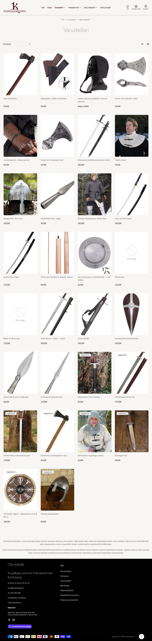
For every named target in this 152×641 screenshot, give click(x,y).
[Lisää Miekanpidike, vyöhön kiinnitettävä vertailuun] (69, 64)
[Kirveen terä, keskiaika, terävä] (132, 74)
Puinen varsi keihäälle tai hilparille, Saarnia (57, 277)
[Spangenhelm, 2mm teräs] (20, 194)
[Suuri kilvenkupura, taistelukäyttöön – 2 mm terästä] (94, 253)
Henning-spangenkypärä (49, 514)
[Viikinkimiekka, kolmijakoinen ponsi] (20, 431)
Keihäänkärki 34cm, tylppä (51, 218)
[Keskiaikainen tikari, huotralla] (94, 373)
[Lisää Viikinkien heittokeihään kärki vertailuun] (69, 362)
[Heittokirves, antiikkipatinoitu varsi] (57, 431)
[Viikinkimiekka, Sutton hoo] (132, 373)
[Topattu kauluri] (132, 136)
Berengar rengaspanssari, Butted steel (92, 218)
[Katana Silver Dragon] (20, 253)
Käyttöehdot (64, 585)
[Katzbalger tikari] (132, 431)
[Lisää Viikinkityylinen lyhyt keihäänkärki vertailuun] (32, 362)
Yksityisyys (64, 576)
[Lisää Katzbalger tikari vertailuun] (144, 414)
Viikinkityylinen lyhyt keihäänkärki (16, 397)
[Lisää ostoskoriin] (32, 57)
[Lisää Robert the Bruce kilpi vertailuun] (32, 304)
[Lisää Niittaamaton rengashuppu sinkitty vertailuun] (107, 414)
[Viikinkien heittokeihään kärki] (57, 373)
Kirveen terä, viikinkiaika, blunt (52, 160)
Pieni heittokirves (10, 98)
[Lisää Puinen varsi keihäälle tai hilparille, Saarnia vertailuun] (69, 242)
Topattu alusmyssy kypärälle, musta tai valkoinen (92, 100)
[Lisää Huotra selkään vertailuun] (107, 304)
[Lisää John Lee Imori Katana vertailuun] (144, 184)
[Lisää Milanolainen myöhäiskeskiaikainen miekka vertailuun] (107, 125)
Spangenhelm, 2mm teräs (13, 218)
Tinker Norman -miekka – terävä (53, 338)
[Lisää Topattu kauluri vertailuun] (144, 125)
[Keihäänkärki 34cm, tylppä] (57, 194)
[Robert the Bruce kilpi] (20, 314)
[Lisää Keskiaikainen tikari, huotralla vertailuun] (107, 356)
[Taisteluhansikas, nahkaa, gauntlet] (20, 136)
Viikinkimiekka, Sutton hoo (125, 397)
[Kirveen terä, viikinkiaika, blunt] (57, 136)
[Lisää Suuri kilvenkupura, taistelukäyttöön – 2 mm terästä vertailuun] (107, 242)
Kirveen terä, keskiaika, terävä (126, 98)
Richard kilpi (119, 277)
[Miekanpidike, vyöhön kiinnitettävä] (57, 74)
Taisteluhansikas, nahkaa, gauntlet (17, 160)
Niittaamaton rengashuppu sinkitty (91, 455)
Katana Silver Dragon (11, 277)
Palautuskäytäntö (66, 590)
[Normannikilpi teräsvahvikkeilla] (132, 314)
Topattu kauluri (120, 160)
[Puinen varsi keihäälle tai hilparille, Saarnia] (57, 253)
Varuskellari (72, 20)
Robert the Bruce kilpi (12, 338)
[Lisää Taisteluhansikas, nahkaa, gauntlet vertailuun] (32, 125)
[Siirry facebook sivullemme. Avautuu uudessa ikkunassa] (9, 620)
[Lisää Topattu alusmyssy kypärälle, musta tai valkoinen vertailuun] (107, 64)
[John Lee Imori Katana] (132, 194)
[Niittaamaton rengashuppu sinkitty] (94, 431)
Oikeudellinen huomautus (69, 595)
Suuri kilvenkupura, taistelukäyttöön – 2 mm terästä (94, 278)
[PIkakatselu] (69, 57)
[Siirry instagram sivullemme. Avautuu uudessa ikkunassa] (13, 620)
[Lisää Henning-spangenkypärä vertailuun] (69, 473)
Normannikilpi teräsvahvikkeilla (126, 338)
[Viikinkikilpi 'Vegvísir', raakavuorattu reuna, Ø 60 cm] (20, 490)
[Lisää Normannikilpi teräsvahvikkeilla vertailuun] (144, 304)
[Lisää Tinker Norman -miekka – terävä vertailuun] (69, 304)
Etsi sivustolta (65, 571)
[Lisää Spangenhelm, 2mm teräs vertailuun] (32, 184)
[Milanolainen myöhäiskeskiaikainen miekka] (94, 136)
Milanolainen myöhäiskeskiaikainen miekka (94, 160)
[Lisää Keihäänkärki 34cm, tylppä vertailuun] (69, 184)
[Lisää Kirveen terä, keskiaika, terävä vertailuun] (144, 64)
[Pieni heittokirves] (20, 74)
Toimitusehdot (65, 581)
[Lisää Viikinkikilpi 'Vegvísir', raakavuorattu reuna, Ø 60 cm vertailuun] (32, 473)
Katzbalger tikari (121, 455)
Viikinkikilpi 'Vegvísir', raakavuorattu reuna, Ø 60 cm (20, 515)
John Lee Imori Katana (123, 218)
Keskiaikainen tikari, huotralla (89, 397)
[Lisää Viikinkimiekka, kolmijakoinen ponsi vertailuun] (32, 414)
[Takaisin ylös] (141, 636)
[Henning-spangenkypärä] (57, 490)
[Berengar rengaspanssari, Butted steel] (94, 194)
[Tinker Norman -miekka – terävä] (57, 314)
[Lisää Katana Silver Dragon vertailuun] (32, 242)
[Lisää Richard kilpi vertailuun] (144, 242)
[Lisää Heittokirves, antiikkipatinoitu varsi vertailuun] (69, 414)
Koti (63, 20)
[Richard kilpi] (132, 253)
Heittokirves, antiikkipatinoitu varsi (54, 455)
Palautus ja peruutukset (69, 600)
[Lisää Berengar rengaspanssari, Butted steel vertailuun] (107, 184)
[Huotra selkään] (94, 314)
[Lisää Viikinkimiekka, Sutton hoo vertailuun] (144, 356)
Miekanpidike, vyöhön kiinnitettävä (53, 98)
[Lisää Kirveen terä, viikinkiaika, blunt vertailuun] (69, 125)
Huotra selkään (83, 338)
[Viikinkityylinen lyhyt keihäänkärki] (20, 373)
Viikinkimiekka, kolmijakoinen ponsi (17, 455)
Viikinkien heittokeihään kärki (52, 397)
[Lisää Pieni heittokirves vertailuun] (32, 64)
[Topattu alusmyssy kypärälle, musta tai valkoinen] (94, 74)
